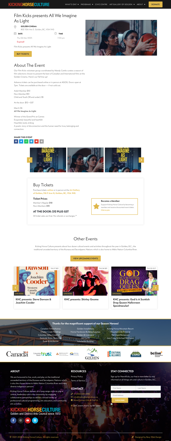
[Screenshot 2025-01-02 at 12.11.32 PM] (48, 160)
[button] (16, 141)
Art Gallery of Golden (120, 4)
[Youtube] (28, 420)
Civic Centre (101, 4)
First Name (115, 385)
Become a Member (110, 200)
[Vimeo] (35, 420)
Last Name (140, 385)
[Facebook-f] (13, 420)
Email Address (117, 392)
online (50, 190)
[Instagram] (21, 420)
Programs (86, 4)
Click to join (105, 210)
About (140, 4)
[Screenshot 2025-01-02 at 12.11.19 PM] (85, 160)
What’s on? (70, 4)
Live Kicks (19, 294)
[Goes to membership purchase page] (96, 206)
